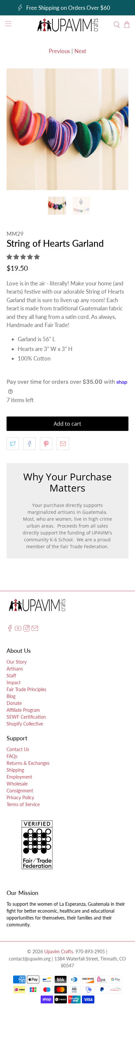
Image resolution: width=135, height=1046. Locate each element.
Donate (14, 703)
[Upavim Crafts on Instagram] (26, 629)
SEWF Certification (26, 717)
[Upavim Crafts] (67, 24)
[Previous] (17, 129)
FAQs (12, 756)
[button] (23, 256)
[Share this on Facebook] (29, 443)
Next (80, 51)
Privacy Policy (20, 797)
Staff (11, 675)
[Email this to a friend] (63, 443)
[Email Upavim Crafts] (34, 629)
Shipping (15, 770)
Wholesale (17, 783)
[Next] (118, 129)
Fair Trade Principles (26, 689)
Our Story (17, 662)
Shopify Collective (25, 723)
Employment (19, 777)
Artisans (15, 668)
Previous (59, 51)
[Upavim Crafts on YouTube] (18, 629)
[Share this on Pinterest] (46, 443)
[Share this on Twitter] (13, 443)
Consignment (20, 790)
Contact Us (18, 749)
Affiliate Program (23, 710)
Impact (14, 682)
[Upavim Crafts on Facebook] (10, 629)
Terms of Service (23, 804)
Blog (11, 696)
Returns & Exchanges (28, 763)
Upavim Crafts (58, 951)
